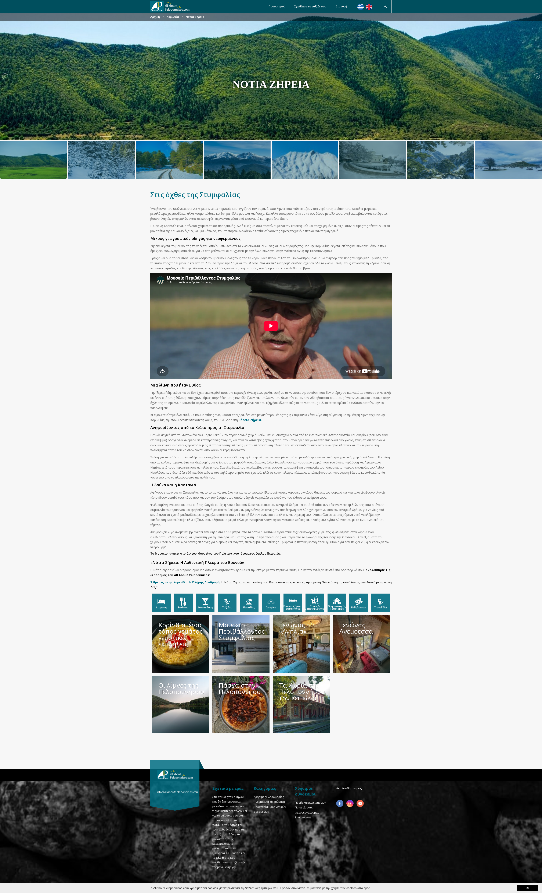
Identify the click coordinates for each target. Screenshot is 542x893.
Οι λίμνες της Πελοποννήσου (181, 688)
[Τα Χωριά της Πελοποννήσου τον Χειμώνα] (301, 704)
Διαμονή (341, 6)
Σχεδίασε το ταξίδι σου (310, 6)
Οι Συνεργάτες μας (307, 812)
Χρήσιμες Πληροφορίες (269, 797)
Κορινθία (173, 17)
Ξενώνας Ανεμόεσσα (356, 628)
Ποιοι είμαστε (304, 807)
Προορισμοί (277, 6)
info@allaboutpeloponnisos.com (178, 792)
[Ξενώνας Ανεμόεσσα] (361, 644)
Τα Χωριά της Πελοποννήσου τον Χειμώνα (302, 691)
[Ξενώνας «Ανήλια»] (301, 644)
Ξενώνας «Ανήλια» (293, 628)
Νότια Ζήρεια (195, 17)
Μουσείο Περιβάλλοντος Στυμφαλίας (242, 631)
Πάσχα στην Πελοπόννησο (240, 688)
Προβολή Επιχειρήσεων (310, 802)
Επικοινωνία (303, 817)
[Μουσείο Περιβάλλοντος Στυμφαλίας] (241, 644)
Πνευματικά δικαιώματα (269, 802)
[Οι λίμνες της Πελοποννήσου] (180, 704)
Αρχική (155, 17)
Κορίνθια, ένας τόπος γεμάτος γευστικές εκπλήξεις (180, 634)
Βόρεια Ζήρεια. (250, 420)
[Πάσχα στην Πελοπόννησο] (241, 704)
